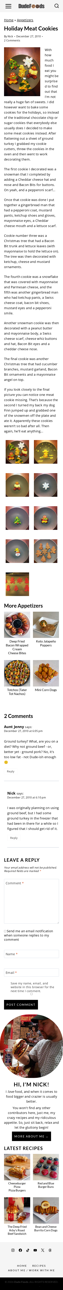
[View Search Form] (56, 6)
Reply (10, 771)
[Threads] (50, 1250)
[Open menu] (8, 6)
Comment (15, 883)
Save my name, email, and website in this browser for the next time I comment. (32, 987)
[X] (42, 1250)
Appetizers (25, 20)
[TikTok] (28, 1250)
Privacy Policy (31, 1285)
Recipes (39, 1265)
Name (12, 954)
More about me (29, 1136)
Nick (10, 36)
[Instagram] (13, 1250)
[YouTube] (35, 1250)
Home (9, 20)
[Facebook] (20, 1250)
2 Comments (12, 40)
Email (11, 973)
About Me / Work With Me (31, 1270)
